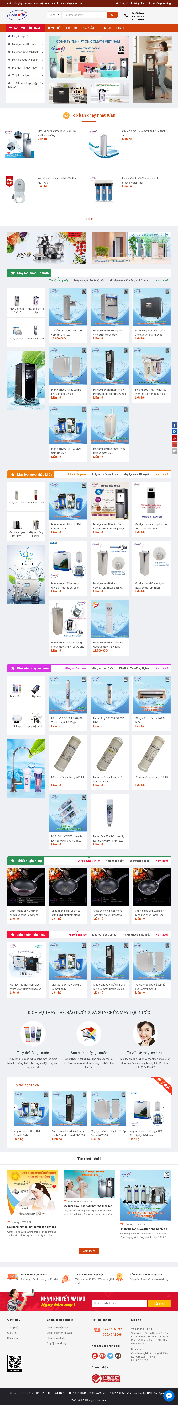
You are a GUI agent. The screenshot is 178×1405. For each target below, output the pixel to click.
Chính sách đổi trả (56, 1338)
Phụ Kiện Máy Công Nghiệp (134, 668)
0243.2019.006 (139, 1360)
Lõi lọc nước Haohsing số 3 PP (67, 777)
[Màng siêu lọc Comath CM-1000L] (151, 695)
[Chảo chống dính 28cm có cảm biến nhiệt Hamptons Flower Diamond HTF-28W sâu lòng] (68, 887)
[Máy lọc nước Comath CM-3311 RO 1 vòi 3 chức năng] (19, 143)
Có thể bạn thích (26, 1085)
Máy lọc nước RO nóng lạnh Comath (130, 280)
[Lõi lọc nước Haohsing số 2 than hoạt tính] (110, 754)
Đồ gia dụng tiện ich (89, 860)
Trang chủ (12, 1327)
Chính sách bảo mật (58, 1327)
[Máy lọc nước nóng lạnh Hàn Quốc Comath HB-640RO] (110, 619)
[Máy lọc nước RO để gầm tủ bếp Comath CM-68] (68, 366)
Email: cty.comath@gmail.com (67, 3)
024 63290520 (139, 1343)
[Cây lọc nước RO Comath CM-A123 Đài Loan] (104, 143)
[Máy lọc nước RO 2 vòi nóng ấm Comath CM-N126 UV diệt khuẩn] (68, 619)
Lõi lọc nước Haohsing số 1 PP (151, 777)
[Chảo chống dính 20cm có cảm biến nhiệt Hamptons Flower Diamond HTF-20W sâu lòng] (151, 887)
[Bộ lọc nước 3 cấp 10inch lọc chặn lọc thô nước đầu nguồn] (151, 366)
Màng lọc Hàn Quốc (102, 668)
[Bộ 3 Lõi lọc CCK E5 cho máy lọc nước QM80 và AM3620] (68, 813)
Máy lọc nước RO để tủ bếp (89, 280)
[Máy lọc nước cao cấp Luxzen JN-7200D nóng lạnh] (151, 501)
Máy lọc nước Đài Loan (105, 474)
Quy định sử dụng (56, 1343)
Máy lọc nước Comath (104, 934)
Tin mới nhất (89, 1158)
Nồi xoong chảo (115, 860)
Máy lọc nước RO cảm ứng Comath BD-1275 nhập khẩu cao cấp (109, 528)
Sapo (104, 1400)
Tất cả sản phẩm (77, 474)
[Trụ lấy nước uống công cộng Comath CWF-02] (68, 307)
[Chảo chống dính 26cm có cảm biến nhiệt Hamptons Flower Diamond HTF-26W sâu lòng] (110, 887)
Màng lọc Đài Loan (75, 668)
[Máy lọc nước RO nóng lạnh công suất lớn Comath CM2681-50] (110, 307)
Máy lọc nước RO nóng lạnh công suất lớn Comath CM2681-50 (108, 334)
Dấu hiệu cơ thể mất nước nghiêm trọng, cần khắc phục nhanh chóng (52, 1227)
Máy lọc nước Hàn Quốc (137, 474)
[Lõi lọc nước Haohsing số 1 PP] (151, 754)
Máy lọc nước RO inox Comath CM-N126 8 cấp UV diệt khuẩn (108, 587)
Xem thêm (89, 1250)
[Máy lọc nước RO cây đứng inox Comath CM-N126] (151, 560)
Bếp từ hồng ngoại (140, 860)
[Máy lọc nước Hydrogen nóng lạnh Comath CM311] (110, 425)
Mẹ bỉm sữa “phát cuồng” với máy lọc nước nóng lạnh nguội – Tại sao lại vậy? (114, 1206)
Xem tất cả (162, 280)
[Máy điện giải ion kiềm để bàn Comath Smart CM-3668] (151, 307)
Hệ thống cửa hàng (161, 3)
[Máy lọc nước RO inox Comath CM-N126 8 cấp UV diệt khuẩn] (110, 560)
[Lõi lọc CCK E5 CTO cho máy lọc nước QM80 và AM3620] (110, 813)
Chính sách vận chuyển (59, 1332)
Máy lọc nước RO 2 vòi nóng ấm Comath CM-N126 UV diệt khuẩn (67, 646)
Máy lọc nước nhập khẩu (136, 934)
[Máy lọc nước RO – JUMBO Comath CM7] (68, 425)
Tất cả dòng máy (58, 280)
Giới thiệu (12, 1332)
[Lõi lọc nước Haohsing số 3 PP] (68, 754)
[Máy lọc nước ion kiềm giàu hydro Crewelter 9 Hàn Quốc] (26, 961)
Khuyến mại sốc (78, 934)
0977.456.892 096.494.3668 (112, 1331)
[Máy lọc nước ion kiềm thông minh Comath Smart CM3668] (110, 366)
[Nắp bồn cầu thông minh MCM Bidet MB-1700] (19, 191)
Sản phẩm (13, 1338)
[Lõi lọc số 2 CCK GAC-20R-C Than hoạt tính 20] (68, 695)
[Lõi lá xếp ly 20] (110, 695)
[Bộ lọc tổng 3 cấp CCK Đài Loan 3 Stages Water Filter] (104, 191)
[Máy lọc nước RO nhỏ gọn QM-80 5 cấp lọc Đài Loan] (68, 560)
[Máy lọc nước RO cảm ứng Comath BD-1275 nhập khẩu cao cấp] (110, 501)
